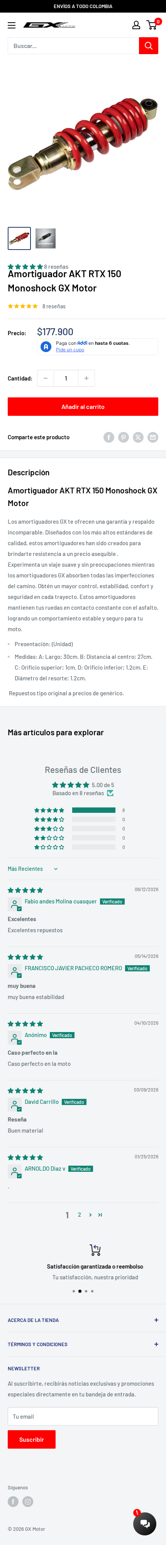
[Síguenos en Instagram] (27, 1501)
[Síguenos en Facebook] (13, 1501)
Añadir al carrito (83, 406)
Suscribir (31, 1439)
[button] (49, 810)
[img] (25, 890)
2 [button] (79, 1214)
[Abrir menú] (11, 25)
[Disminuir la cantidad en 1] (45, 378)
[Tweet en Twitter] (138, 437)
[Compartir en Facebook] (108, 437)
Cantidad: (20, 378)
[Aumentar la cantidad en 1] (86, 378)
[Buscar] (148, 45)
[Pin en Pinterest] (123, 437)
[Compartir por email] (152, 437)
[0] (152, 25)
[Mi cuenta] (136, 25)
